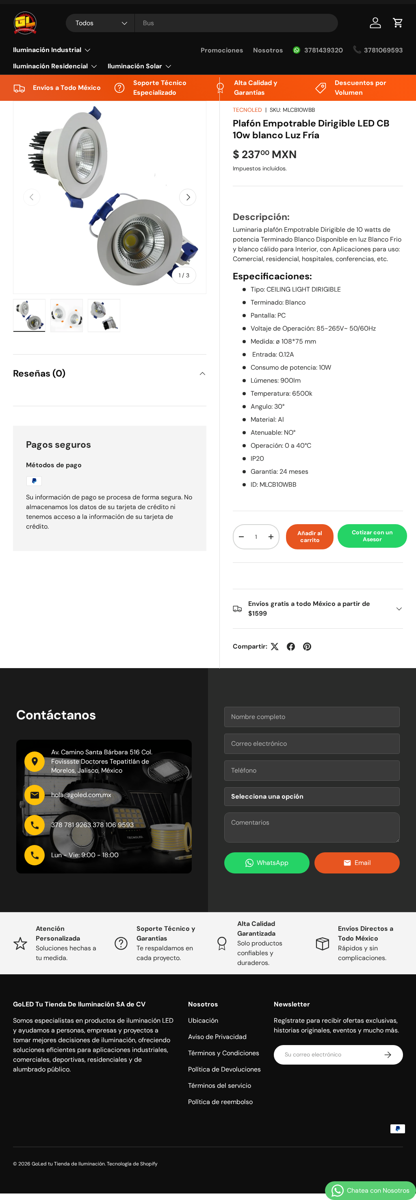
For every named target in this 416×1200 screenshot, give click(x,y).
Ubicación (203, 1020)
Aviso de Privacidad (217, 1036)
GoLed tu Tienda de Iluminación (68, 1164)
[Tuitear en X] (274, 646)
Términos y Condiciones (223, 1053)
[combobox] (202, 23)
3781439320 (323, 50)
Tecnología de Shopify (132, 1164)
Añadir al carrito (309, 536)
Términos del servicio (219, 1085)
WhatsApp (272, 862)
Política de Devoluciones (224, 1069)
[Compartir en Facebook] (291, 646)
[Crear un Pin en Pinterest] (307, 646)
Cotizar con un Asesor (372, 536)
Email (363, 862)
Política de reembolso (220, 1102)
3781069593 (383, 50)
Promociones (222, 50)
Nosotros (268, 50)
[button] (398, 23)
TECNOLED (247, 109)
